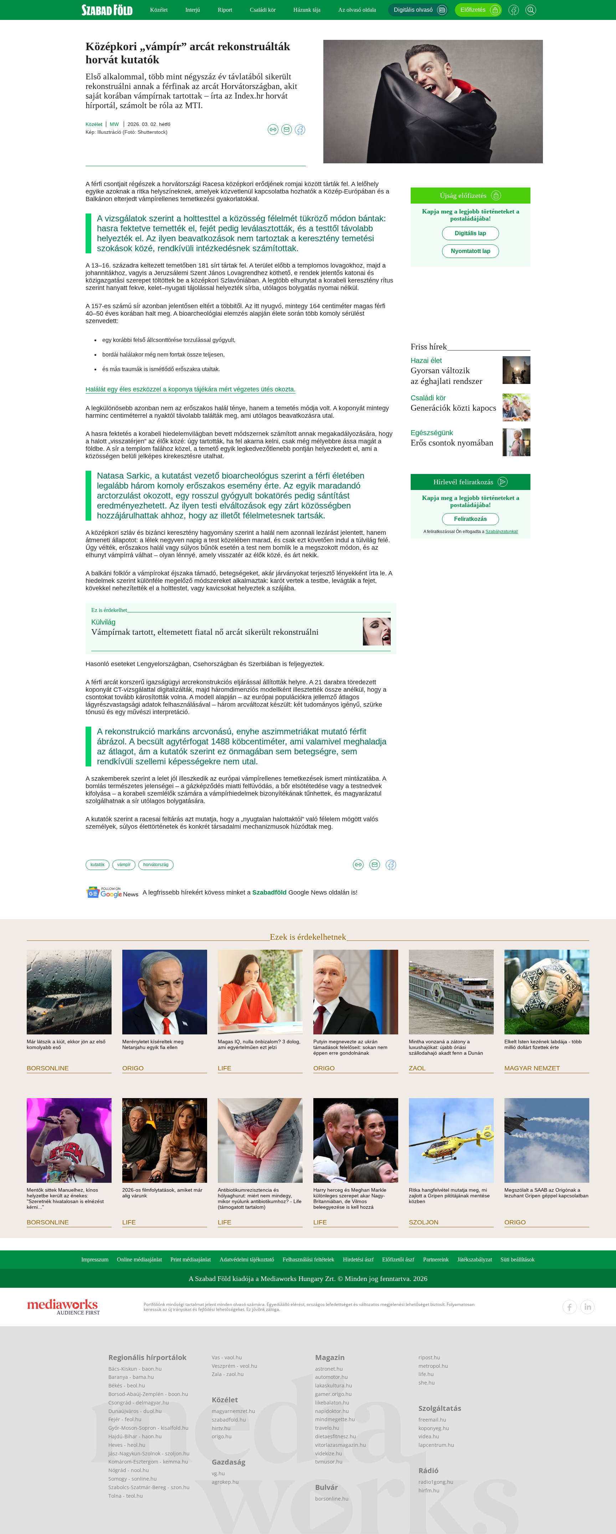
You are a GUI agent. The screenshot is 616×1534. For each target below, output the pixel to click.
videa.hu (429, 1436)
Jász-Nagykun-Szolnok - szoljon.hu (149, 1453)
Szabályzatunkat (502, 531)
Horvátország (156, 864)
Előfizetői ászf (398, 1259)
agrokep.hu (225, 1481)
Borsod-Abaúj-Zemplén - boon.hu (148, 1394)
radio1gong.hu (436, 1481)
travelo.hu (327, 1427)
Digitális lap (470, 233)
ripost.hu (429, 1357)
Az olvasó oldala (357, 10)
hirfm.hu (429, 1490)
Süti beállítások (517, 1259)
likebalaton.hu (332, 1402)
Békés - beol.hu (126, 1385)
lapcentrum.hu (436, 1444)
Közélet (159, 10)
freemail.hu (432, 1419)
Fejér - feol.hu (125, 1419)
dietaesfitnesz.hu (335, 1436)
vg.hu (218, 1473)
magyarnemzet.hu (233, 1411)
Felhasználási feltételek (308, 1259)
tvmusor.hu (329, 1461)
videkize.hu (328, 1453)
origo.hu (222, 1436)
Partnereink (436, 1259)
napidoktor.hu (332, 1411)
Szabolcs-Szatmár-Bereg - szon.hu (149, 1487)
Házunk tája (306, 10)
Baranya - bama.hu (131, 1377)
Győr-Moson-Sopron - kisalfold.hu (148, 1427)
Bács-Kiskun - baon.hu (135, 1368)
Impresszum (94, 1259)
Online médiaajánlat (139, 1259)
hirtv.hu (221, 1428)
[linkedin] (587, 1307)
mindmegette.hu (335, 1419)
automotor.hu (331, 1377)
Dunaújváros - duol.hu (135, 1411)
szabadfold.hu (229, 1419)
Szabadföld (270, 892)
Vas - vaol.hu (227, 1357)
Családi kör (263, 10)
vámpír (123, 864)
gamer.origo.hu (333, 1394)
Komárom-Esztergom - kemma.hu (148, 1461)
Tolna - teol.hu (125, 1495)
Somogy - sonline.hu (132, 1478)
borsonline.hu (332, 1498)
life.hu (426, 1374)
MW (115, 124)
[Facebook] (513, 10)
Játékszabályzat (474, 1259)
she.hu (427, 1382)
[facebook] (570, 1307)
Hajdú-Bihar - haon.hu (135, 1436)
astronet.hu (329, 1368)
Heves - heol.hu (126, 1444)
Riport (225, 10)
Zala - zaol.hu (228, 1374)
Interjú (192, 10)
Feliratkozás (470, 519)
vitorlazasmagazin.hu (340, 1444)
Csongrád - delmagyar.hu (138, 1402)
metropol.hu (433, 1365)
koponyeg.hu (434, 1428)
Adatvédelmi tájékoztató (247, 1259)
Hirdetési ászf (358, 1259)
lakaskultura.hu (333, 1385)
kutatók (97, 864)
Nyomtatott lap (471, 251)
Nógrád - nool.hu (128, 1470)
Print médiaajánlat (190, 1259)
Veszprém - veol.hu (234, 1365)
